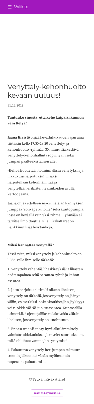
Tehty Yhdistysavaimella (47, 392)
